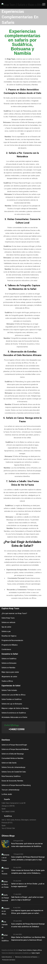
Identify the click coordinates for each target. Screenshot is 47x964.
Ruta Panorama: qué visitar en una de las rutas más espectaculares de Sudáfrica (27, 845)
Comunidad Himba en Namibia (12, 758)
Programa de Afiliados (10, 645)
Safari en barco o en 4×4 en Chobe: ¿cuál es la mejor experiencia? (27, 885)
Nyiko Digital (36, 953)
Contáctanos (6, 649)
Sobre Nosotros (7, 957)
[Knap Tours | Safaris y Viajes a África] (23, 4)
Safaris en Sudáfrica (9, 659)
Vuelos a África (7, 681)
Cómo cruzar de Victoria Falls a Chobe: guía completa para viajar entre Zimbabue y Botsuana (27, 872)
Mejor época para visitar (10, 672)
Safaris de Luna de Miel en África (13, 695)
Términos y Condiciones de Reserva (26, 957)
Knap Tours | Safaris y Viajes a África (30, 950)
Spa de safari (6, 627)
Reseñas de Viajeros (9, 636)
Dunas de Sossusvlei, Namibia (12, 781)
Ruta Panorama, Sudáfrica (11, 776)
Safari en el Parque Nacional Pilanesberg (16, 785)
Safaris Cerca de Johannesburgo (13, 767)
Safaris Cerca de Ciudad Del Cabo (14, 772)
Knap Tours (11, 59)
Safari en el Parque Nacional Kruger (14, 745)
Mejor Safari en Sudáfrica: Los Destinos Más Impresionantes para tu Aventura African (28, 938)
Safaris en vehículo (8, 622)
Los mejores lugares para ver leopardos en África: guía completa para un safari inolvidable (27, 912)
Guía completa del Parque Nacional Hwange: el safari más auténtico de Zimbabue (28, 925)
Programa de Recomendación (12, 640)
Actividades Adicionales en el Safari (14, 717)
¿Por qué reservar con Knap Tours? (14, 613)
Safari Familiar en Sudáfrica (11, 699)
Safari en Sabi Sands (9, 763)
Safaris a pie (6, 631)
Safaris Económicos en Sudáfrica (14, 713)
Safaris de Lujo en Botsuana (12, 704)
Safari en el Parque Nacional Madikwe (15, 749)
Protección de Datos (8, 960)
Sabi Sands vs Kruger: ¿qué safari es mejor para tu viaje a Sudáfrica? (27, 898)
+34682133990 (16, 729)
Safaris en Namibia (8, 668)
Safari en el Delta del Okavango (13, 754)
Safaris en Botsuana (9, 663)
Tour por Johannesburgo (10, 790)
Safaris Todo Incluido (9, 690)
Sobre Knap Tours (8, 618)
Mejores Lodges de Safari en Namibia (15, 708)
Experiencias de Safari (11, 685)
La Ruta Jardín (7, 794)
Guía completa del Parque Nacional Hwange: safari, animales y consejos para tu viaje (28, 858)
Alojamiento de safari (9, 677)
